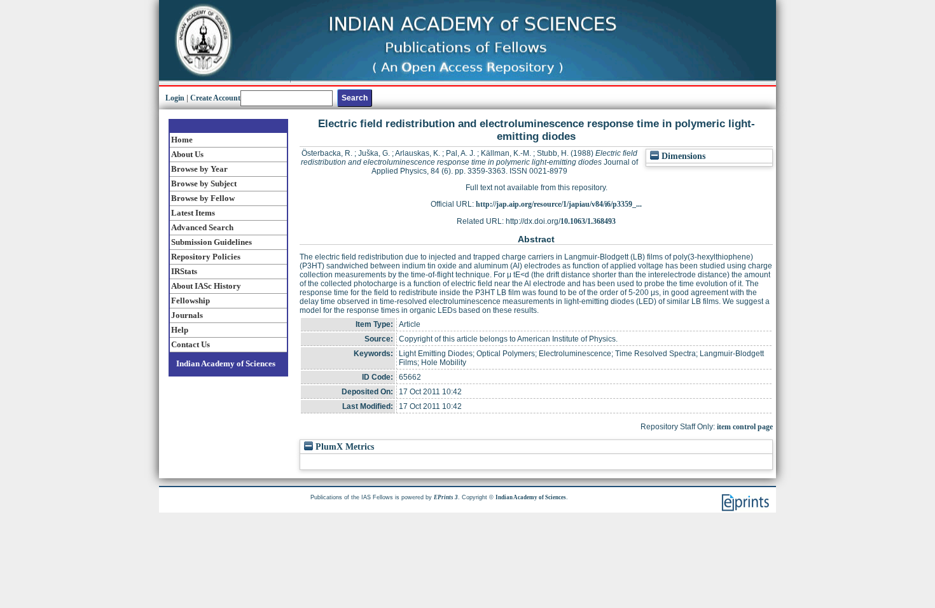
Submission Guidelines (211, 242)
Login (174, 97)
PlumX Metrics (343, 447)
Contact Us (190, 344)
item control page (745, 426)
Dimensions (682, 156)
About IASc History (206, 286)
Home (182, 139)
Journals (187, 315)
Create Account (215, 97)
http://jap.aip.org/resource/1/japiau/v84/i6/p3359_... (559, 204)
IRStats (184, 271)
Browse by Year (199, 169)
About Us (187, 154)
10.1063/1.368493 (588, 221)
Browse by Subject (204, 183)
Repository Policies (205, 256)
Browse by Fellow (203, 198)
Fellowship (190, 300)
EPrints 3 (446, 497)
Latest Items (193, 213)
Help (179, 330)
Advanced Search (202, 227)
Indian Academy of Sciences (225, 363)
